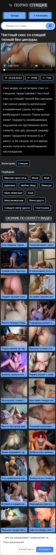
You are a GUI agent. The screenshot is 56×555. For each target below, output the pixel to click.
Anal (30, 192)
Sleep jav (46, 185)
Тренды (15, 15)
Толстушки (42, 207)
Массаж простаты (15, 177)
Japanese (9, 185)
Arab (46, 177)
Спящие (23, 163)
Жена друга (36, 200)
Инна (35, 177)
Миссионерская (13, 200)
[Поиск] (50, 26)
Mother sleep (28, 185)
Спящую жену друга (17, 207)
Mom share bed (13, 192)
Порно (30, 4)
